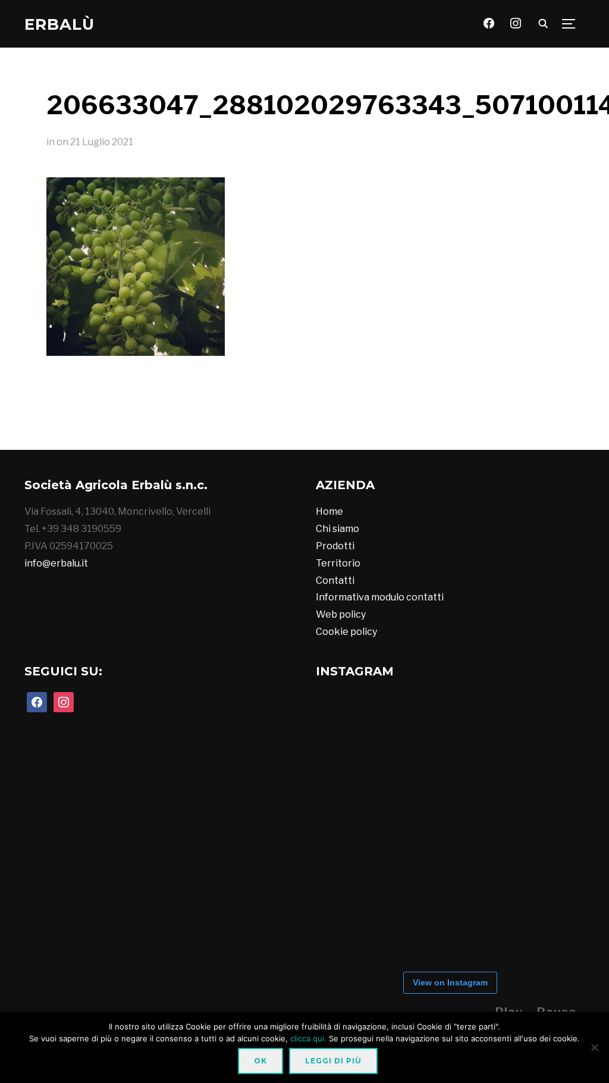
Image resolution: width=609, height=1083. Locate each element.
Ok (260, 1060)
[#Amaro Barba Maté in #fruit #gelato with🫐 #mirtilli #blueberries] (219, 425)
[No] (594, 1047)
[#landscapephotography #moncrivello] (317, 425)
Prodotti (335, 546)
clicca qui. (308, 1038)
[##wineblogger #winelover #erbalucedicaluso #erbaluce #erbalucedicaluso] (365, 425)
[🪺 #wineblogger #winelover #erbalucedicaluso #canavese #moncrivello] (268, 425)
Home (329, 511)
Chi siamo (337, 528)
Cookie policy (346, 631)
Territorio (338, 563)
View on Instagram (450, 982)
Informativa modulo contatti (380, 597)
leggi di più (333, 1060)
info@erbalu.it (56, 563)
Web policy (341, 614)
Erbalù (59, 24)
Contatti (335, 580)
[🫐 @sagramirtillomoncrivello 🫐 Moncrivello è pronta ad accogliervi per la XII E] (170, 425)
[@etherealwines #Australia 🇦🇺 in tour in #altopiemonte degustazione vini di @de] (414, 425)
